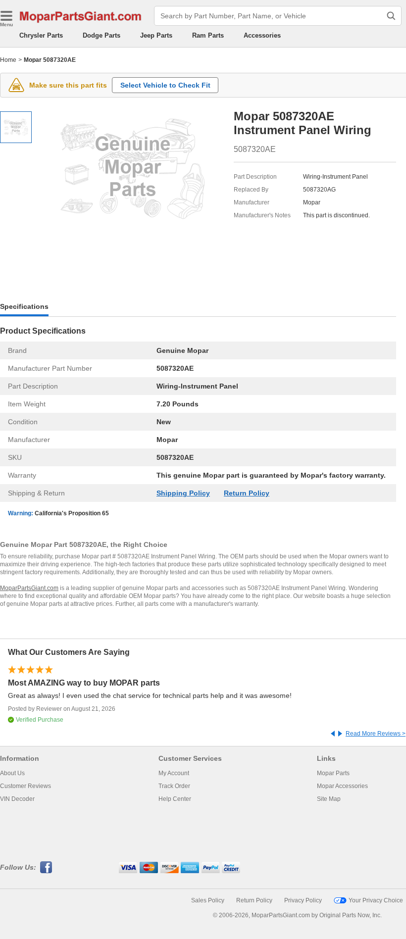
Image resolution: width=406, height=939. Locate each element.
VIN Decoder (17, 798)
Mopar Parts (333, 773)
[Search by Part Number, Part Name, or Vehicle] (391, 16)
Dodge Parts (101, 35)
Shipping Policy (183, 493)
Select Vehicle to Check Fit (165, 85)
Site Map (329, 798)
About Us (12, 773)
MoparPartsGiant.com (29, 588)
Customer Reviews (25, 786)
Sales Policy (207, 900)
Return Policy (246, 493)
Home (8, 59)
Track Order (174, 786)
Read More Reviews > (376, 733)
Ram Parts (208, 35)
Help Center (174, 798)
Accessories (262, 35)
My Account (173, 773)
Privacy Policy (303, 900)
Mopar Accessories (342, 786)
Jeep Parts (156, 35)
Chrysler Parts (41, 35)
